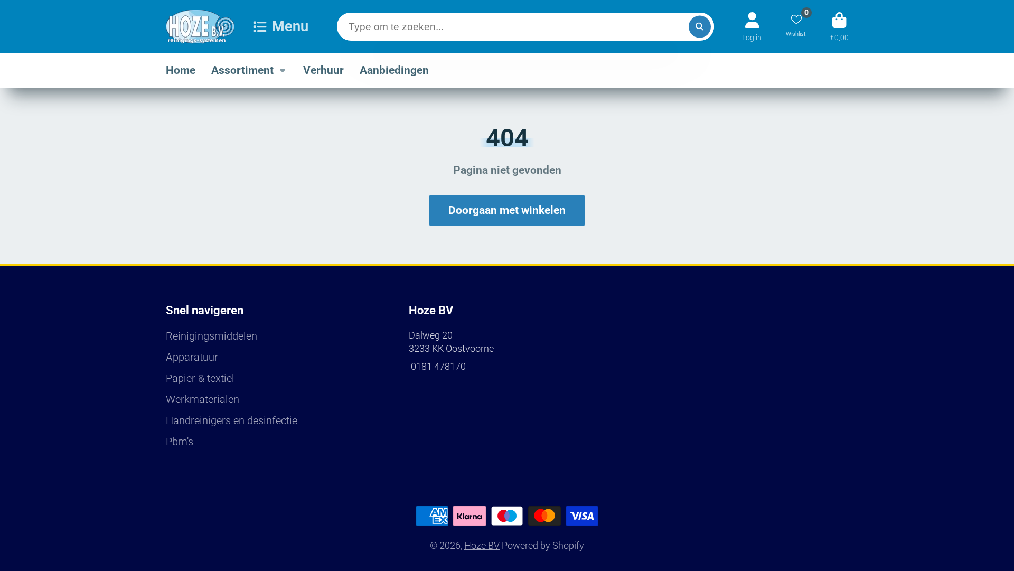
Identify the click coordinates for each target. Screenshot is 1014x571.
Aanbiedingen (394, 70)
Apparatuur (192, 357)
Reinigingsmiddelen (211, 336)
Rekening (752, 26)
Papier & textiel (200, 378)
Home (180, 70)
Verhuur (323, 70)
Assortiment (242, 70)
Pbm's (179, 442)
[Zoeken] (700, 26)
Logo (200, 26)
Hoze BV (482, 545)
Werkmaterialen (202, 400)
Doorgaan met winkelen (507, 210)
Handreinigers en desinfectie (231, 421)
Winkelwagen (839, 26)
